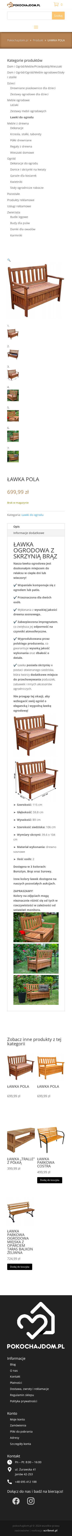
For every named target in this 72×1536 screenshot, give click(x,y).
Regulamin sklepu (22, 1395)
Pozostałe (13, 194)
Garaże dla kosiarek (23, 175)
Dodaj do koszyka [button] (49, 1180)
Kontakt (15, 1376)
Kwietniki (16, 182)
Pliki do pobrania (21, 1431)
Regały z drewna (21, 146)
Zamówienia (18, 1425)
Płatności (16, 1383)
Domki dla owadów (22, 229)
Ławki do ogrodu (22, 117)
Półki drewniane (21, 140)
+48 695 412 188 (26, 1482)
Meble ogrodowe (18, 100)
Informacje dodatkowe (28, 533)
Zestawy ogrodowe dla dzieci (29, 94)
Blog (13, 1364)
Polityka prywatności (23, 1401)
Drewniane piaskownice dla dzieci (33, 88)
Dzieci (11, 83)
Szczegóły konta (20, 1444)
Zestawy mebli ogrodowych (28, 111)
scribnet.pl (50, 1530)
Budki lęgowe (19, 217)
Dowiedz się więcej (20, 1111)
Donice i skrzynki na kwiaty (28, 169)
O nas (14, 1370)
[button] (9, 260)
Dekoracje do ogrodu (24, 163)
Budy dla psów (20, 223)
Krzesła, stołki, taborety (25, 134)
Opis (16, 526)
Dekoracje (16, 128)
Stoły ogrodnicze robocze (27, 188)
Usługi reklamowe (19, 206)
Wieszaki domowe (22, 152)
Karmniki (16, 235)
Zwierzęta (13, 212)
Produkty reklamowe (20, 200)
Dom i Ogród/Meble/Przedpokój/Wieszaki (34, 66)
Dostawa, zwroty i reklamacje (29, 1389)
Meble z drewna (18, 123)
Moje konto (17, 1419)
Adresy (14, 1438)
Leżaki (14, 105)
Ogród (11, 158)
